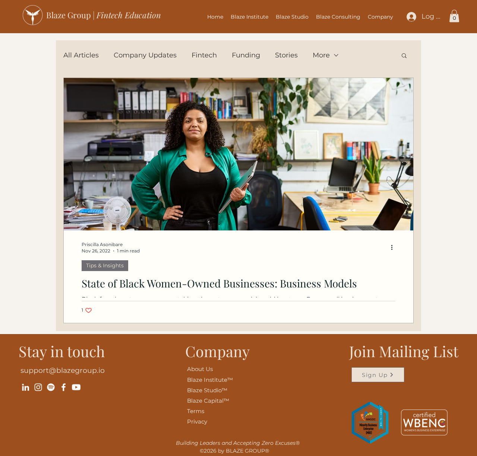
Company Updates (145, 55)
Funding (246, 55)
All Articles (81, 55)
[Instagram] (38, 387)
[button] (380, 16)
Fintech (204, 55)
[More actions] (394, 247)
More (321, 55)
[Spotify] (51, 387)
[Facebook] (64, 387)
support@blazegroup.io (62, 370)
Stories (286, 55)
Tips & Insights (105, 265)
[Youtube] (76, 387)
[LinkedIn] (25, 387)
